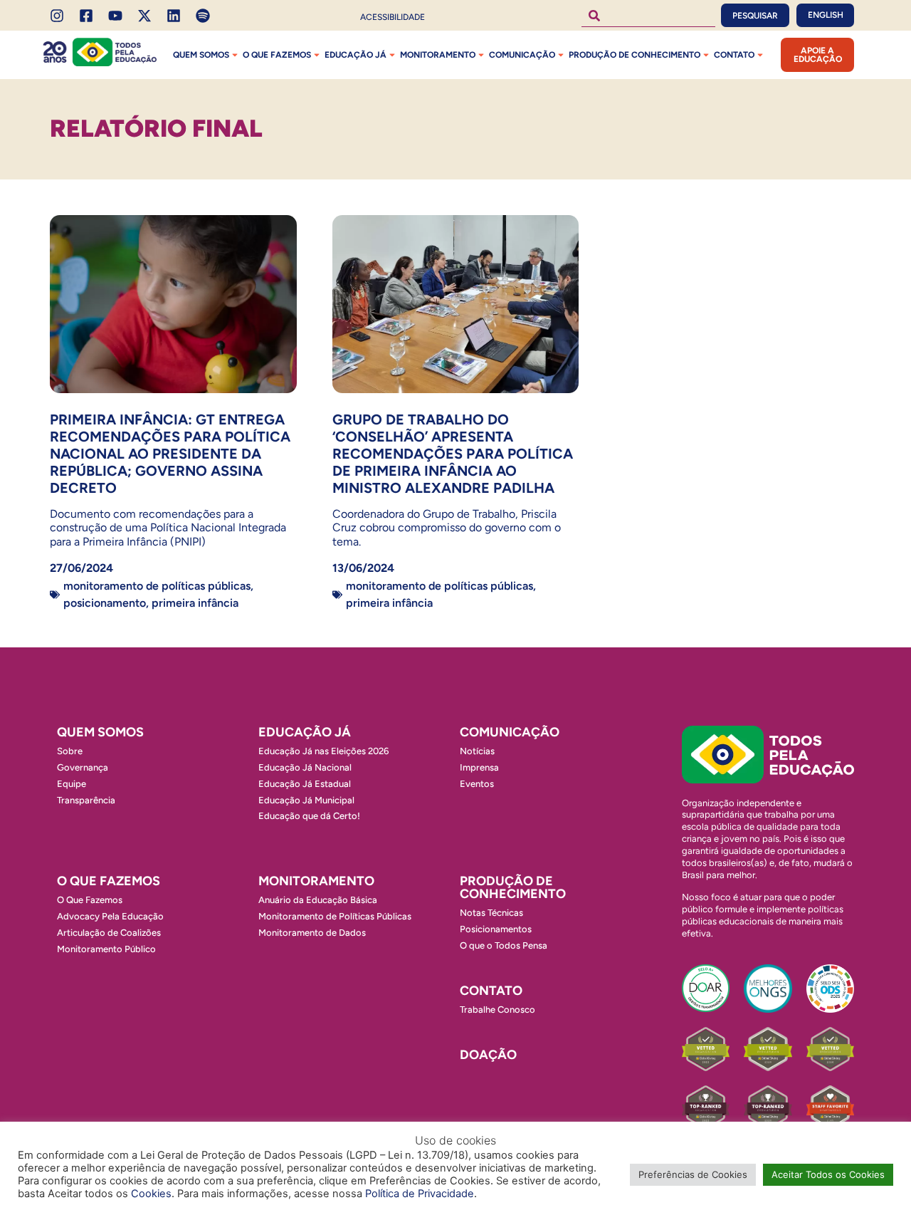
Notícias (477, 751)
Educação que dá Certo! (309, 815)
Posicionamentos (496, 929)
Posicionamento (104, 603)
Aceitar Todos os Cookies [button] (828, 1174)
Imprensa (479, 767)
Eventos (477, 783)
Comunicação (522, 55)
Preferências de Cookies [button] (692, 1174)
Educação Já (355, 55)
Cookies (151, 1193)
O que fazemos (277, 55)
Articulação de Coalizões (109, 932)
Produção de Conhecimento (634, 55)
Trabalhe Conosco (497, 1009)
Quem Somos (201, 55)
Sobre (70, 751)
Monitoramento (437, 55)
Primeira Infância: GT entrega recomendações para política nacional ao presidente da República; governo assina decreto (170, 453)
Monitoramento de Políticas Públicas (157, 586)
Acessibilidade (392, 17)
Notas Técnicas (491, 912)
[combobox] (648, 15)
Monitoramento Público (106, 949)
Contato (734, 55)
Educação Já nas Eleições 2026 (323, 751)
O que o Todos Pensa (503, 945)
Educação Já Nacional (305, 767)
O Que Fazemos (89, 900)
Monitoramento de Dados (312, 932)
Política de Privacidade (419, 1193)
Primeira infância (195, 603)
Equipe (71, 783)
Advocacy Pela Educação (110, 916)
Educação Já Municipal (306, 800)
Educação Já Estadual (304, 783)
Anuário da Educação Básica (317, 900)
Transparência (86, 800)
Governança (82, 767)
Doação (488, 1055)
